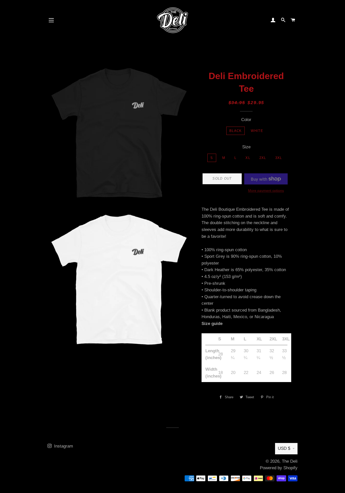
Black (235, 131)
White (257, 131)
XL (247, 158)
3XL (278, 158)
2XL (262, 158)
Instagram (63, 446)
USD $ (284, 448)
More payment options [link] (266, 191)
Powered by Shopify (279, 467)
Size (246, 147)
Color (246, 119)
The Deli (290, 461)
